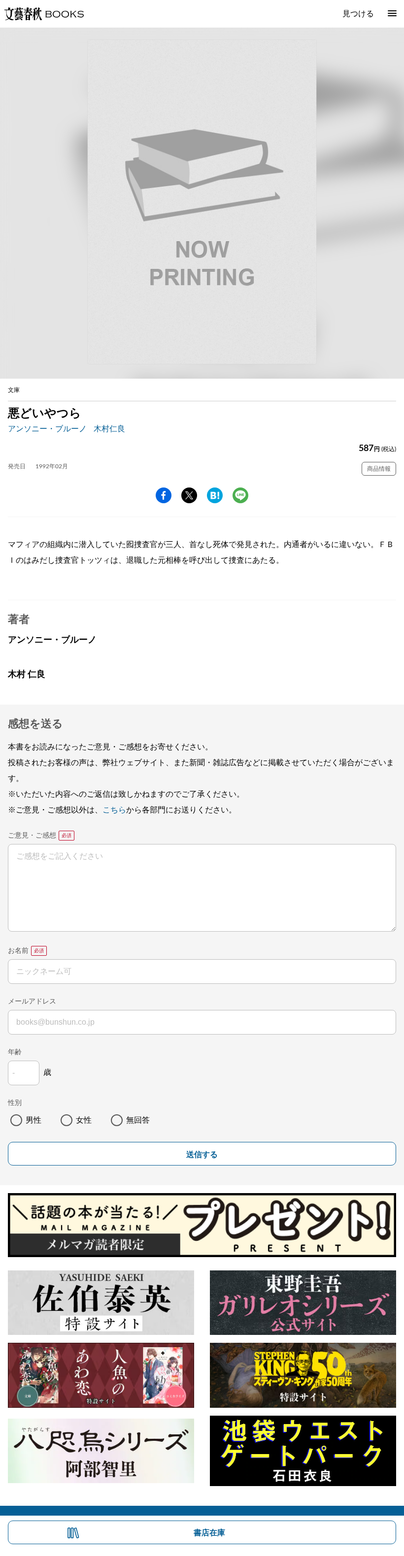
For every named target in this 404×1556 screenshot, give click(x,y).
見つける (358, 14)
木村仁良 (109, 429)
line (240, 495)
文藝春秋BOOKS (44, 13)
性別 (15, 1103)
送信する (202, 1154)
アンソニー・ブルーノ (47, 429)
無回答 (138, 1120)
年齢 (15, 1052)
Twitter (189, 495)
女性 (84, 1120)
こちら (114, 810)
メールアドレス (32, 1001)
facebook (163, 495)
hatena (215, 495)
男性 (33, 1120)
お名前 (18, 950)
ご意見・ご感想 (32, 835)
